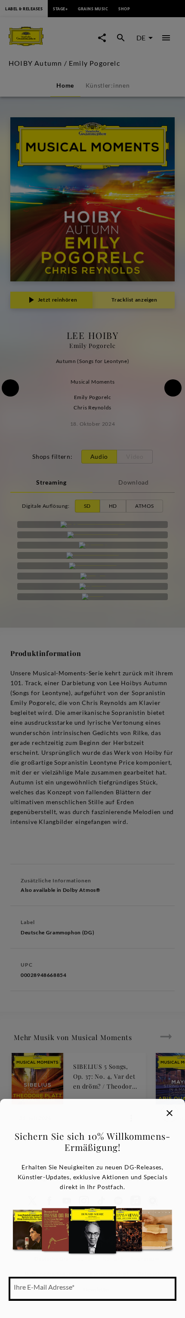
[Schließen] (169, 1113)
